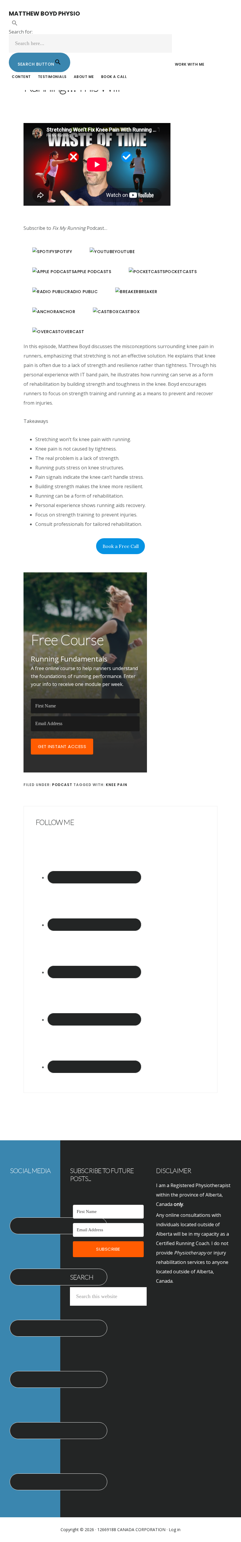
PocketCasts (181, 272)
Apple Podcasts (92, 272)
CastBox (129, 312)
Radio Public (82, 292)
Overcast (72, 332)
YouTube (125, 252)
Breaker (148, 292)
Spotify (63, 252)
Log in (174, 1529)
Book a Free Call (121, 546)
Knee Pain (116, 784)
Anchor (65, 312)
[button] (90, 23)
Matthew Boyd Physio (44, 13)
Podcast (62, 784)
